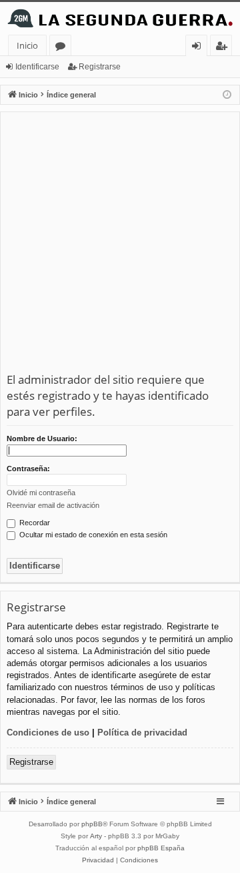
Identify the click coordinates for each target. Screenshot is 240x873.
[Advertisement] (120, 245)
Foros (63, 47)
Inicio (27, 45)
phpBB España (161, 848)
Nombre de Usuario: (42, 438)
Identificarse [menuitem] (199, 47)
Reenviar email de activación (53, 505)
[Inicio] (120, 18)
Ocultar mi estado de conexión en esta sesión (92, 535)
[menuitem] (98, 860)
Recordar (33, 523)
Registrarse (100, 66)
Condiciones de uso (48, 733)
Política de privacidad (142, 733)
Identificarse (37, 66)
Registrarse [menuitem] (224, 47)
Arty (96, 836)
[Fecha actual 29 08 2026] (227, 95)
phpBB (92, 824)
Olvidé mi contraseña (41, 493)
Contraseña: (28, 469)
